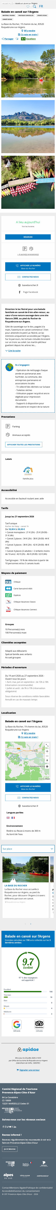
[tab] (25, 848)
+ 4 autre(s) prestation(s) (28, 254)
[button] (34, 6)
